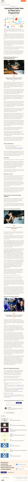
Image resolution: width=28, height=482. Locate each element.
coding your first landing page (18, 391)
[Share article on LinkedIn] (13, 16)
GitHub (15, 249)
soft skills (11, 203)
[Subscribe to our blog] (8, 477)
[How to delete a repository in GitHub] (5, 455)
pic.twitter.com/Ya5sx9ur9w (19, 147)
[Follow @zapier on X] (6, 477)
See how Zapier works (11, 472)
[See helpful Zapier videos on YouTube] (7, 477)
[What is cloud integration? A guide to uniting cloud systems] (5, 435)
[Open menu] (26, 1)
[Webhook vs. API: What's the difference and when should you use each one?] (5, 430)
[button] (19, 403)
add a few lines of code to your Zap (17, 51)
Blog (2, 2)
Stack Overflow (11, 249)
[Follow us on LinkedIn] (4, 477)
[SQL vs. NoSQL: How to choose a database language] (5, 425)
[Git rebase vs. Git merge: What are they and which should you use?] (5, 450)
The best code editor (10, 393)
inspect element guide (11, 265)
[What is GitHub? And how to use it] (5, 445)
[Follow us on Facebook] (3, 477)
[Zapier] (2, 0)
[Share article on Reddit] (14, 16)
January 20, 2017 (20, 148)
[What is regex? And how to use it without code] (5, 440)
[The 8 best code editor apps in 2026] (5, 420)
